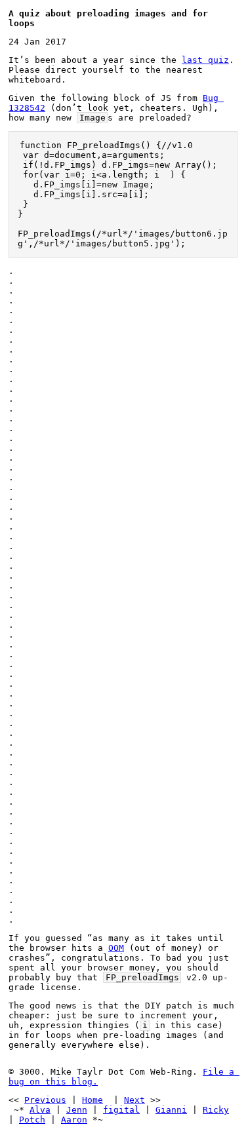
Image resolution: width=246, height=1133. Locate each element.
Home (92, 1100)
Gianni (171, 1110)
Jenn (76, 1110)
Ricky (216, 1110)
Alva (40, 1110)
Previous (45, 1100)
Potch (32, 1119)
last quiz (205, 60)
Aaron (74, 1119)
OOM (116, 948)
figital (121, 1110)
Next (134, 1100)
